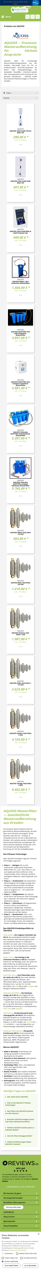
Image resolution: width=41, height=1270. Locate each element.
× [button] (38, 1234)
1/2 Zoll (29, 1022)
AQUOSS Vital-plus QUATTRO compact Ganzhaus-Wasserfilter (20, 483)
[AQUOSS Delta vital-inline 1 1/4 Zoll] (20, 668)
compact (31, 986)
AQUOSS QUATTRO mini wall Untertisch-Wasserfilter (20, 333)
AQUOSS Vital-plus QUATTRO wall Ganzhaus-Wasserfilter (20, 433)
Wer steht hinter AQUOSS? (17, 1097)
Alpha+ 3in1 (8, 957)
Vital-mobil (7, 935)
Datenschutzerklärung (18, 1250)
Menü (8, 16)
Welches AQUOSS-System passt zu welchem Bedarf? (19, 1129)
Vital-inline (7, 1013)
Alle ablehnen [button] (30, 1266)
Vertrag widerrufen (13, 1207)
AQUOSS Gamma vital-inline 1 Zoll (20, 634)
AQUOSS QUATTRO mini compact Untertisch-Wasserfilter (20, 383)
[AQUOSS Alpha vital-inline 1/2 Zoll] (20, 518)
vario (9, 1009)
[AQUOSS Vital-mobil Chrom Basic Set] (20, 116)
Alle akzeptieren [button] (11, 1266)
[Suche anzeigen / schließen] (37, 17)
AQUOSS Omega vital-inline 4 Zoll (20, 784)
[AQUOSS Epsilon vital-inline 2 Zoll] (20, 719)
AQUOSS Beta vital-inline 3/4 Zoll (20, 583)
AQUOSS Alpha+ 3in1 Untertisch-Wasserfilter (20, 282)
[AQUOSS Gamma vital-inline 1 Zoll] (20, 618)
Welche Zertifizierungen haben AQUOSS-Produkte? (18, 1143)
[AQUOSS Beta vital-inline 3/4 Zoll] (20, 568)
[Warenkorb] (27, 17)
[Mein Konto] (32, 17)
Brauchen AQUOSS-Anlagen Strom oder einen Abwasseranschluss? (19, 1120)
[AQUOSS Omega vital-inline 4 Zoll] (20, 769)
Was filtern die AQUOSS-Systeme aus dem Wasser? (19, 1112)
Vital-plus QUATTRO (11, 993)
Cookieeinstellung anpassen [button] (20, 1187)
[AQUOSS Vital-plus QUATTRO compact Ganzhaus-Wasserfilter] (20, 468)
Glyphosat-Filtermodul (12, 1031)
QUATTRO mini (9, 975)
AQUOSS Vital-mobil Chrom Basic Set (20, 132)
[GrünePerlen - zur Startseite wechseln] (20, 9)
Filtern (8, 93)
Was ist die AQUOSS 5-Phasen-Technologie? (18, 1104)
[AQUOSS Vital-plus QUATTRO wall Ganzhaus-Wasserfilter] (20, 417)
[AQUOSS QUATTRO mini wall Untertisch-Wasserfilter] (20, 317)
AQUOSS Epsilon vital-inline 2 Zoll (20, 734)
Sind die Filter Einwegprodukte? (19, 1136)
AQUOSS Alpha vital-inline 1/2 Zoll (20, 533)
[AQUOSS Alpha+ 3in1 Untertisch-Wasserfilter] (20, 267)
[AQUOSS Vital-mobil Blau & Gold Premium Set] (20, 217)
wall (16, 986)
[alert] (20, 1251)
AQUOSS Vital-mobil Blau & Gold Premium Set (20, 232)
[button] (20, 1261)
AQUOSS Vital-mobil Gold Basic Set (21, 182)
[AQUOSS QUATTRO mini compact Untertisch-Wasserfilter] (20, 367)
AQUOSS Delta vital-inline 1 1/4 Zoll (20, 684)
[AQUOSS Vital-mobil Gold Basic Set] (20, 166)
